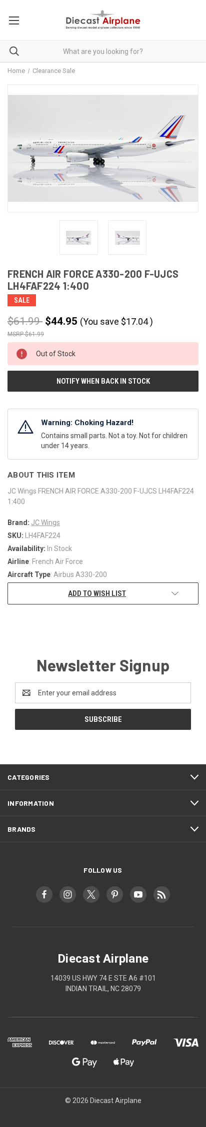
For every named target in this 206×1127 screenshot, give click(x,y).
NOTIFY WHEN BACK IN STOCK (103, 381)
